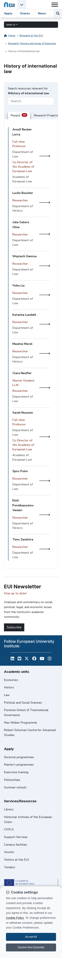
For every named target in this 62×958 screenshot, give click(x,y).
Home (11, 35)
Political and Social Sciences (23, 703)
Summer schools (15, 787)
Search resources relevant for (28, 90)
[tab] (19, 115)
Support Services (15, 837)
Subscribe (14, 627)
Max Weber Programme (20, 723)
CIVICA (9, 829)
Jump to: (11, 24)
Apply (8, 13)
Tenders (9, 867)
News (42, 13)
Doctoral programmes (19, 757)
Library (9, 809)
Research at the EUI (31, 35)
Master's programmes (19, 765)
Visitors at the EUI (16, 860)
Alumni (9, 852)
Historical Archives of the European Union (28, 819)
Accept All (31, 936)
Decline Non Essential (31, 947)
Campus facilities (15, 845)
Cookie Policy (15, 917)
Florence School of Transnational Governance (26, 712)
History (9, 687)
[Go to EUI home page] (9, 4)
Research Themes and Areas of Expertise (32, 43)
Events (25, 13)
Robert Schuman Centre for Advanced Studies (30, 732)
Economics (11, 680)
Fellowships (12, 780)
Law (7, 695)
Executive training (16, 772)
